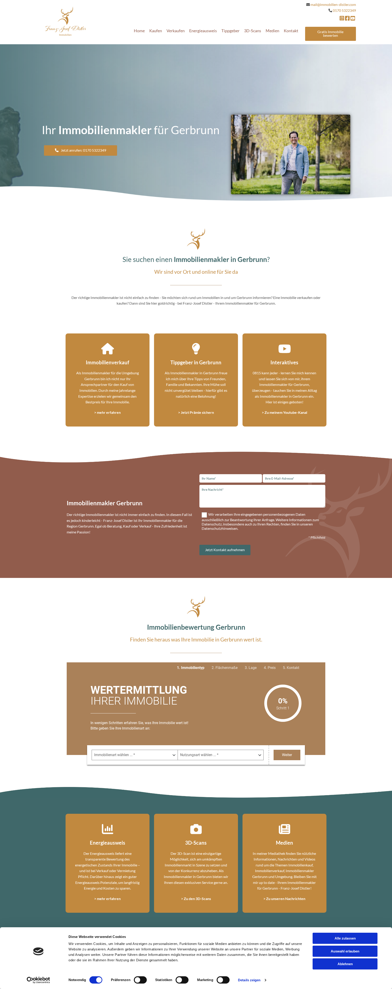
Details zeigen (249, 980)
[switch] (140, 980)
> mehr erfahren (107, 412)
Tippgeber (230, 30)
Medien (272, 30)
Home (139, 30)
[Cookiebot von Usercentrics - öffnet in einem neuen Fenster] (38, 980)
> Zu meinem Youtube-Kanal (284, 412)
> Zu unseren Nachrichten (284, 898)
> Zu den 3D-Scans (196, 898)
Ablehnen (345, 964)
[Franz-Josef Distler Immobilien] (65, 21)
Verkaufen (176, 30)
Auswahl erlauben (345, 951)
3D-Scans (252, 30)
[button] (330, 34)
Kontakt (291, 30)
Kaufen (155, 30)
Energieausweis (203, 30)
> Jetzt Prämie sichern (196, 412)
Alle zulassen (345, 938)
